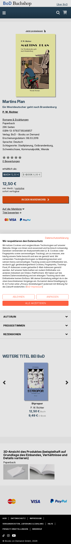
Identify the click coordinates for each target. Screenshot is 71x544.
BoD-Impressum (34, 286)
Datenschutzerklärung (57, 238)
